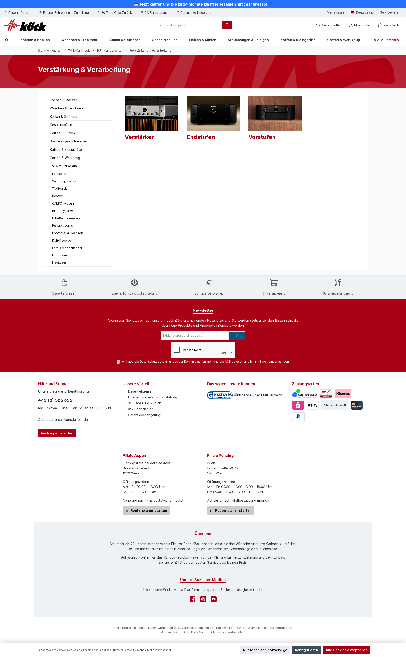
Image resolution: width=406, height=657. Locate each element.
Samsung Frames (64, 181)
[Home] (8, 39)
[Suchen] (227, 25)
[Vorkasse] (326, 393)
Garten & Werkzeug (65, 158)
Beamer (57, 196)
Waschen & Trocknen (66, 108)
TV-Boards (59, 188)
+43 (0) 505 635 (55, 400)
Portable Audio (62, 225)
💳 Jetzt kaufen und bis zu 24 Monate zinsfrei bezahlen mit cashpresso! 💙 (203, 4)
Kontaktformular (76, 420)
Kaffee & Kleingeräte (66, 149)
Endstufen (201, 137)
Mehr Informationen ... (160, 649)
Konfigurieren (306, 650)
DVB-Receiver (62, 240)
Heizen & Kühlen (62, 133)
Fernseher (59, 174)
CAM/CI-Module (63, 203)
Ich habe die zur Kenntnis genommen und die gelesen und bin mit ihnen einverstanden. (206, 361)
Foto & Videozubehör (67, 248)
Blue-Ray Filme (62, 211)
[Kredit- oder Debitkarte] (356, 405)
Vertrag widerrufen (57, 433)
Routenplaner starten (148, 510)
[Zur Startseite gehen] (25, 25)
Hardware (59, 262)
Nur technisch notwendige (265, 650)
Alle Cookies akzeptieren (347, 650)
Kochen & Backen (64, 100)
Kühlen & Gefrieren (64, 116)
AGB (228, 361)
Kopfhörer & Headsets (68, 233)
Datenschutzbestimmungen (159, 361)
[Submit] (236, 335)
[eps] (298, 405)
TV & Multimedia (63, 166)
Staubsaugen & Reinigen (68, 141)
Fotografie (59, 255)
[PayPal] (298, 417)
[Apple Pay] (312, 405)
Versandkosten (192, 627)
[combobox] (174, 25)
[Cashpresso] (304, 393)
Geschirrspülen (61, 125)
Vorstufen (262, 137)
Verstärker (139, 137)
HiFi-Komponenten (66, 218)
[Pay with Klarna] (343, 393)
